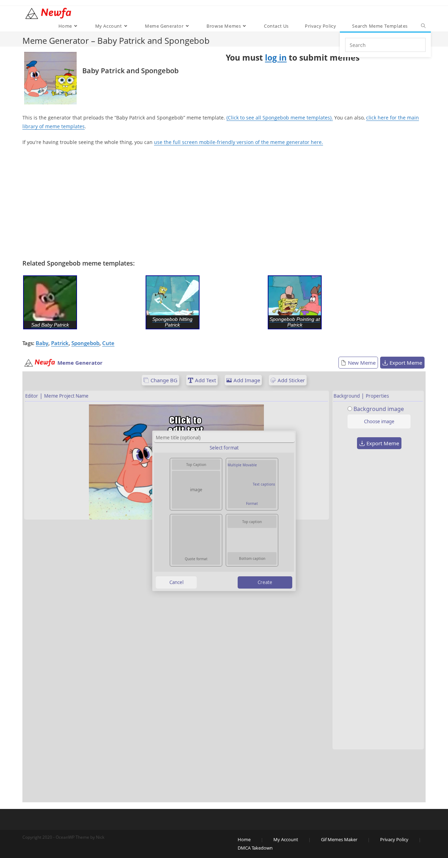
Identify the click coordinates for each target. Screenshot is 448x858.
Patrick (60, 342)
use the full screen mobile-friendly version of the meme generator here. (238, 142)
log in (276, 57)
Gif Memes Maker (339, 839)
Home (244, 839)
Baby (42, 342)
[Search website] (423, 26)
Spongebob (85, 342)
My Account (285, 839)
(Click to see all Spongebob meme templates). (279, 117)
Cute (108, 342)
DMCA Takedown (255, 848)
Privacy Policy (394, 839)
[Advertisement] (224, 203)
